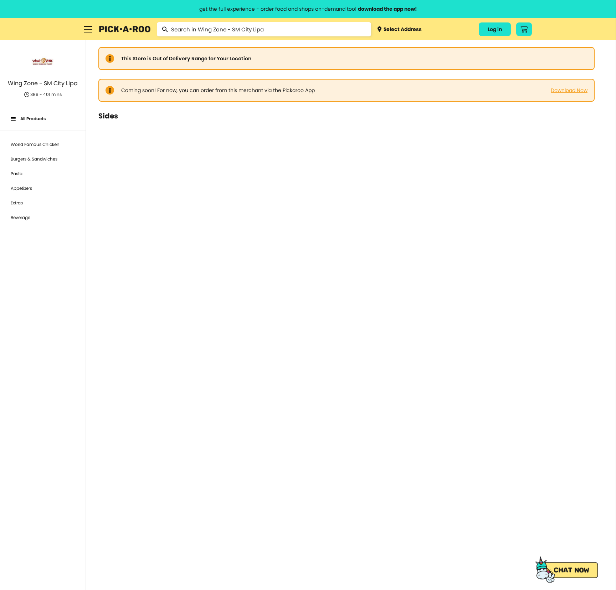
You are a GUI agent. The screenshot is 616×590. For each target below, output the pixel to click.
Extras (17, 203)
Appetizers (21, 188)
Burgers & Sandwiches (34, 159)
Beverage (20, 217)
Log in (495, 29)
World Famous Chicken (35, 144)
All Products (33, 119)
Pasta (16, 174)
